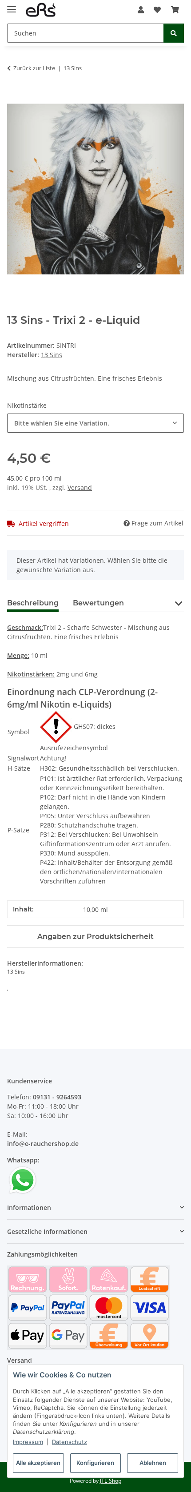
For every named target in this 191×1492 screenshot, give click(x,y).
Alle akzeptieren (38, 1462)
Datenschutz (69, 1441)
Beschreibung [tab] (33, 603)
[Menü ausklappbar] (11, 5)
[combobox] (95, 423)
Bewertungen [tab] (98, 603)
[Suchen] (173, 33)
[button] (141, 10)
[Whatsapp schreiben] (22, 1179)
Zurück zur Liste (34, 68)
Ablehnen (152, 1462)
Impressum (28, 1441)
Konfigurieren (95, 1462)
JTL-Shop (110, 1480)
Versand (80, 487)
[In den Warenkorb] (14, 96)
